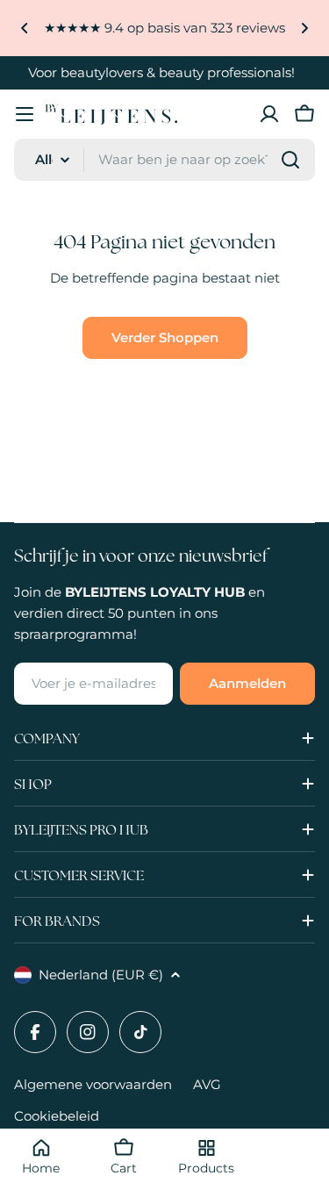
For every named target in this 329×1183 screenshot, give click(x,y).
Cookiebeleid (56, 1116)
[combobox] (164, 160)
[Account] (269, 114)
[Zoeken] (290, 159)
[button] (24, 28)
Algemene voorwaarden (93, 1084)
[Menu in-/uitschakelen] (24, 114)
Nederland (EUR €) (101, 974)
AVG (207, 1084)
